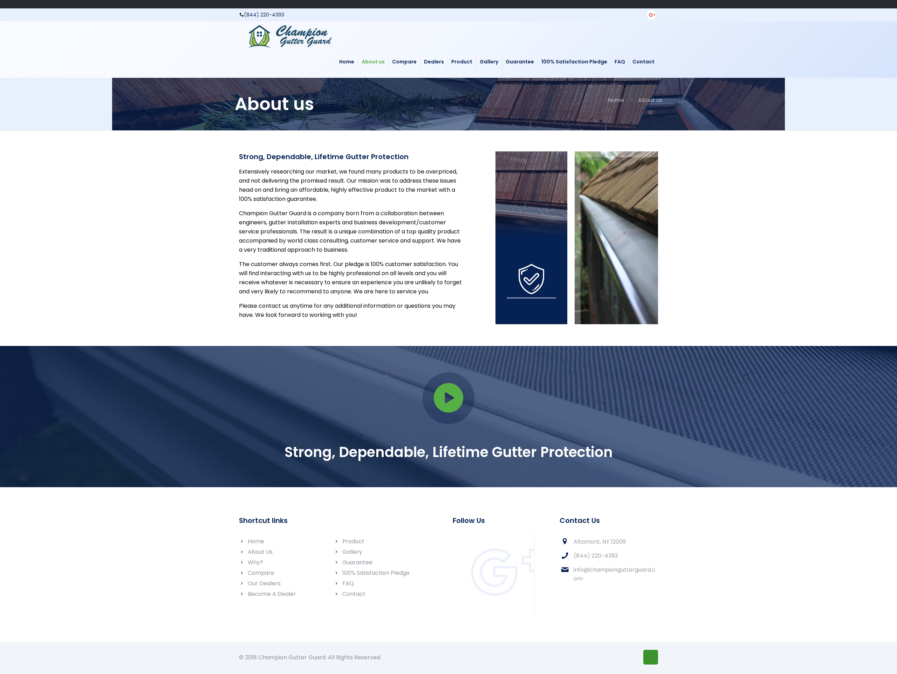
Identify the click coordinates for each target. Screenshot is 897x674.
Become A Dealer (272, 594)
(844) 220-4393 (264, 14)
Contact (353, 594)
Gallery (352, 552)
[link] (448, 398)
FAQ (348, 583)
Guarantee (357, 562)
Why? (255, 562)
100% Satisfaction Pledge (376, 573)
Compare (261, 573)
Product (353, 541)
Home (616, 100)
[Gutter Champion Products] (290, 33)
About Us (260, 552)
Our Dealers (264, 583)
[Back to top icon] (650, 657)
